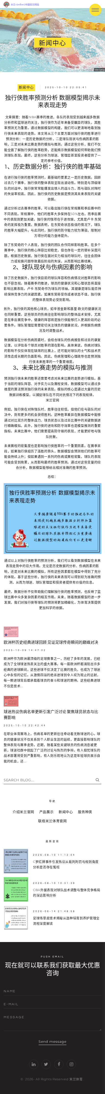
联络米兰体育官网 (52, 821)
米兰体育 (76, 1079)
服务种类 (85, 812)
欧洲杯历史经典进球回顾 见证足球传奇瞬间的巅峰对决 (51, 642)
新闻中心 (26, 87)
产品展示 (46, 812)
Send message (53, 1041)
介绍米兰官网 (23, 812)
